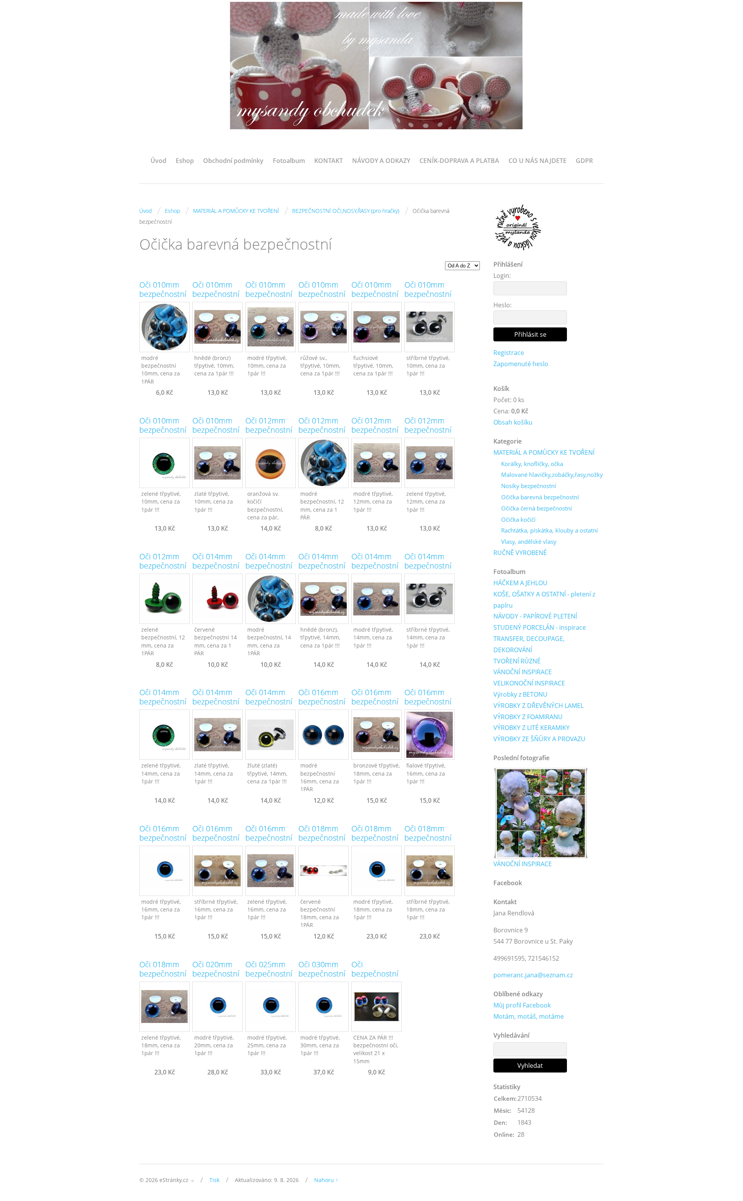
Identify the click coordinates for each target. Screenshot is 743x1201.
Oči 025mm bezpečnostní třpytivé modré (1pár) (269, 978)
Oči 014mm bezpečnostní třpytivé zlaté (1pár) (216, 706)
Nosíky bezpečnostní (528, 486)
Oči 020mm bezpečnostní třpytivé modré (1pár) (216, 978)
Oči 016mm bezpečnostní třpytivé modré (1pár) (163, 842)
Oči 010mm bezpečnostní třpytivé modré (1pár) (269, 298)
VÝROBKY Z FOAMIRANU (528, 717)
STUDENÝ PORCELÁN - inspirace (539, 627)
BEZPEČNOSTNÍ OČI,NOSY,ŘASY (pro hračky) (345, 210)
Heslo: (502, 305)
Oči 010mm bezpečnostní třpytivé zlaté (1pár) (216, 434)
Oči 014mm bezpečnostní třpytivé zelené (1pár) (163, 706)
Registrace (508, 352)
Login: (502, 275)
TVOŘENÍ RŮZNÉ (517, 661)
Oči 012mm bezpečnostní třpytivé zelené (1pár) (428, 434)
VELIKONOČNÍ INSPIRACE (529, 683)
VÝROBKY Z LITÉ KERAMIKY (531, 727)
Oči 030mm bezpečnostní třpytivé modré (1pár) (322, 978)
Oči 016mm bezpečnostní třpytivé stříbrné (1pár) (217, 842)
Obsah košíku (512, 422)
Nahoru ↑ (326, 1180)
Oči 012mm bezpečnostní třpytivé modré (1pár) (375, 434)
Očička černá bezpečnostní (536, 508)
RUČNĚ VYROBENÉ (520, 552)
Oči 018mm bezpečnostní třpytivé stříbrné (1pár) (429, 842)
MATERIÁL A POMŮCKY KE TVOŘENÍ (236, 210)
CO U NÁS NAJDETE (537, 160)
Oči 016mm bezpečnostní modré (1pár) (322, 702)
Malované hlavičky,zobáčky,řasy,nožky (552, 474)
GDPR (584, 160)
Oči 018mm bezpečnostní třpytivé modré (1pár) (375, 842)
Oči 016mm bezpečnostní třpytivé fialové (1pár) (428, 706)
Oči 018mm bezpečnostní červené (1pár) (323, 838)
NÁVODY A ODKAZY (381, 160)
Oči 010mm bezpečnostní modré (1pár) (163, 294)
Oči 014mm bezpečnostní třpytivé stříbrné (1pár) (429, 570)
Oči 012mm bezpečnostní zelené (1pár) (163, 566)
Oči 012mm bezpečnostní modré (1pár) (322, 430)
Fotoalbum (289, 160)
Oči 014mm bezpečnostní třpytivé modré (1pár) (375, 570)
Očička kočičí (518, 519)
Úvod (158, 160)
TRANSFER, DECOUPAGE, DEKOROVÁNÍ (529, 644)
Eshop (185, 160)
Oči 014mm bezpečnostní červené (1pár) (217, 566)
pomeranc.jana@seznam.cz (533, 975)
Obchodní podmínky (233, 160)
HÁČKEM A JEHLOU (520, 583)
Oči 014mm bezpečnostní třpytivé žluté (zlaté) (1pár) (269, 706)
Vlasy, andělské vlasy (528, 541)
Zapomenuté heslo (520, 364)
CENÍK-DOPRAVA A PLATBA (459, 160)
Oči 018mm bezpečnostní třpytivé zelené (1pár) (163, 978)
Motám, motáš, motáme (528, 1016)
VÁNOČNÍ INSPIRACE (522, 672)
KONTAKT (328, 160)
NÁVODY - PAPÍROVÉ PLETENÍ (535, 616)
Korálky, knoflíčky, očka (532, 464)
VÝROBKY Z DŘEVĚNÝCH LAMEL (538, 705)
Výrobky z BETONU (520, 694)
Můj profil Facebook (522, 1005)
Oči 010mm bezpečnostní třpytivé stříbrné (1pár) (429, 298)
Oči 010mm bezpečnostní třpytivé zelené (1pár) (163, 434)
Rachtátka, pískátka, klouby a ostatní (549, 530)
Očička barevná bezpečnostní (540, 497)
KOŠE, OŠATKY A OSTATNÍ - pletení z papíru (544, 600)
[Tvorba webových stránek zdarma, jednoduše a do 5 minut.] (192, 1181)
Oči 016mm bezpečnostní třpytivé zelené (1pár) (269, 842)
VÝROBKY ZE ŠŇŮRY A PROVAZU (539, 739)
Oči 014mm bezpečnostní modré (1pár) (269, 566)
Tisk (214, 1180)
